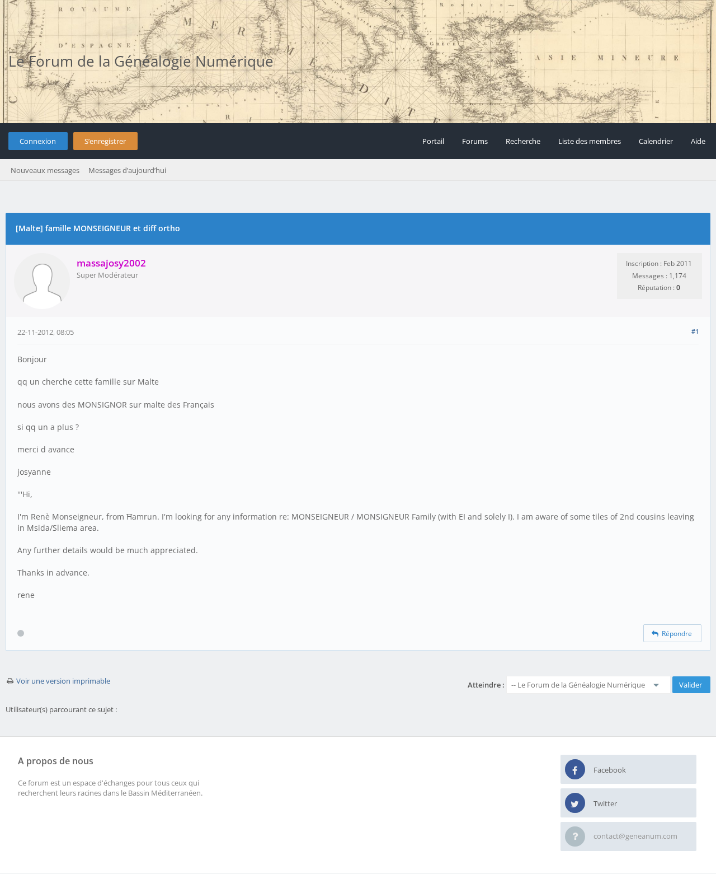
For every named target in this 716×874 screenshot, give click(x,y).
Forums (475, 141)
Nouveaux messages (45, 170)
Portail (433, 141)
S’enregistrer (105, 141)
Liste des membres (589, 141)
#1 (695, 331)
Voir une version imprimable (63, 681)
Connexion (38, 141)
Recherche (523, 141)
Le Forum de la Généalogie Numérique (141, 61)
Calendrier (656, 141)
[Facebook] (575, 770)
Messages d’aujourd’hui (127, 170)
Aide (698, 141)
